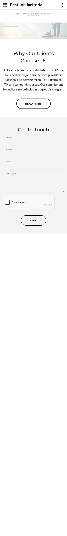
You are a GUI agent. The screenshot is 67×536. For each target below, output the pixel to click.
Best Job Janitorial (26, 5)
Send (33, 220)
